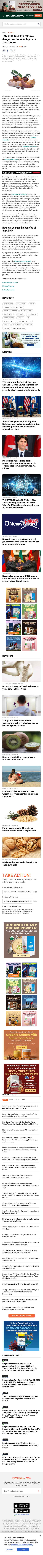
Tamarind (29, 60)
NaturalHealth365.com (10, 282)
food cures (26, 56)
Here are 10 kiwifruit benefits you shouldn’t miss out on (18, 758)
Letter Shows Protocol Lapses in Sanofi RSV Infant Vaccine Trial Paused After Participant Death (19, 1167)
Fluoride (11, 32)
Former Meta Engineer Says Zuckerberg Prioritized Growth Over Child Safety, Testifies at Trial (20, 1185)
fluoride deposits (7, 56)
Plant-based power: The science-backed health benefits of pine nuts (19, 829)
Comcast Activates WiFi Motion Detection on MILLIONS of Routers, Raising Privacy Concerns (20, 1158)
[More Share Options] (15, 50)
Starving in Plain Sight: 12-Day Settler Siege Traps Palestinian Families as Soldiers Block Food (20, 1123)
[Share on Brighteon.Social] (4, 50)
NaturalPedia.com (8, 290)
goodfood (34, 56)
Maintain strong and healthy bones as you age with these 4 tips (20, 687)
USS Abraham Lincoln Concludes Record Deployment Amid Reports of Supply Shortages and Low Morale (20, 1140)
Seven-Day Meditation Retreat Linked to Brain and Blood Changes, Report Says (19, 1115)
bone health (10, 55)
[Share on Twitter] (11, 50)
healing (23, 58)
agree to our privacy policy (22, 1545)
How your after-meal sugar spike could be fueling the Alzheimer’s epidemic (20, 1220)
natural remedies (7, 60)
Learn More (9, 1549)
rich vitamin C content (19, 194)
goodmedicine (15, 58)
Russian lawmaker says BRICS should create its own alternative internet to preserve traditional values (20, 578)
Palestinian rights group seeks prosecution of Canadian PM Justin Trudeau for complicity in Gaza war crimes (19, 464)
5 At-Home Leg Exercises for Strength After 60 (20, 1284)
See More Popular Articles (21, 1316)
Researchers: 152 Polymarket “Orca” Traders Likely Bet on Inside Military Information (19, 1204)
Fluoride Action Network (22, 261)
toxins (35, 60)
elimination (30, 55)
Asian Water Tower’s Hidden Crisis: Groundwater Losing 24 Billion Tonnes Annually (20, 1243)
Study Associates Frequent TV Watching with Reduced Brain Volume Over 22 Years (19, 1251)
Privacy (12, 1522)
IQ (26, 58)
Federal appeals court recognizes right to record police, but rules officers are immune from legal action (20, 1150)
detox (24, 55)
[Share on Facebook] (8, 50)
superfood (22, 60)
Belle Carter (15, 379)
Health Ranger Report (11, 1355)
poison (16, 60)
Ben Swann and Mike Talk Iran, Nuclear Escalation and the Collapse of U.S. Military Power (20, 1445)
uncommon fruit (7, 61)
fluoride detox (18, 56)
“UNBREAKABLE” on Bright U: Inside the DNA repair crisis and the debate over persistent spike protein (20, 1195)
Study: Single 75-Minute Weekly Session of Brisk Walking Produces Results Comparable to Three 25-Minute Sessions (20, 1276)
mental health (32, 58)
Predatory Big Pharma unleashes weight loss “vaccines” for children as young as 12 (20, 794)
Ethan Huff (15, 418)
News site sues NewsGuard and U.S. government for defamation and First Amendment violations (20, 541)
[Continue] (38, 1491)
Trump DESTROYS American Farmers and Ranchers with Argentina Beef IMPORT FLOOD (20, 1398)
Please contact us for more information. (15, 913)
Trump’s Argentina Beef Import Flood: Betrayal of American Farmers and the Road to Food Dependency (20, 1292)
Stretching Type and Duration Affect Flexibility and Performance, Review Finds (19, 1301)
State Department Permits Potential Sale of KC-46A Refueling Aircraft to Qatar (20, 1107)
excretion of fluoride (30, 147)
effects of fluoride (11, 159)
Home (4, 32)
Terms (17, 1522)
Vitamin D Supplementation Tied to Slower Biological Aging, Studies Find (18, 1308)
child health (18, 55)
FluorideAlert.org (8, 286)
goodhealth (6, 58)
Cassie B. (14, 47)
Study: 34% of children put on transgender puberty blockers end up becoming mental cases (20, 723)
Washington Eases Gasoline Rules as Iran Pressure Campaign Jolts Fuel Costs (17, 1176)
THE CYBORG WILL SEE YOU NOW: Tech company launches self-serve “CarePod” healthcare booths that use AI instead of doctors (20, 504)
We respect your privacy (21, 1496)
